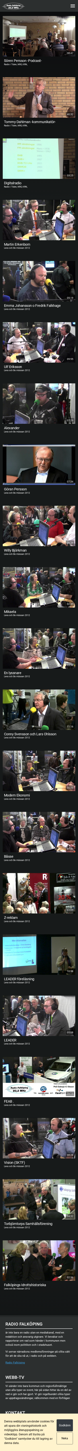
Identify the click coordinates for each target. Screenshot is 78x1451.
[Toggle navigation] (72, 6)
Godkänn (65, 1425)
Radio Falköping (15, 1362)
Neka (64, 1438)
